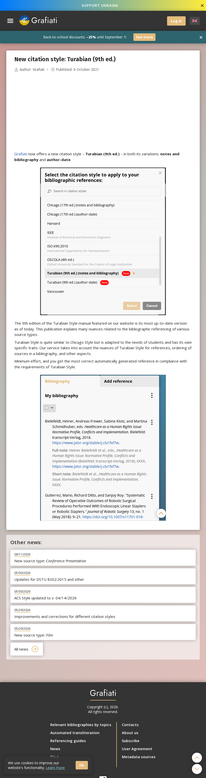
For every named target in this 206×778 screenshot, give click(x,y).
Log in (176, 21)
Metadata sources (139, 756)
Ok (81, 765)
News (55, 748)
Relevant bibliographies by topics (80, 724)
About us (130, 732)
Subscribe (130, 740)
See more (144, 37)
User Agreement (137, 748)
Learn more (55, 767)
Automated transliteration (74, 732)
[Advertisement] (103, 111)
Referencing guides (68, 740)
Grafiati (38, 69)
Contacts (130, 724)
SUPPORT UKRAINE (100, 5)
